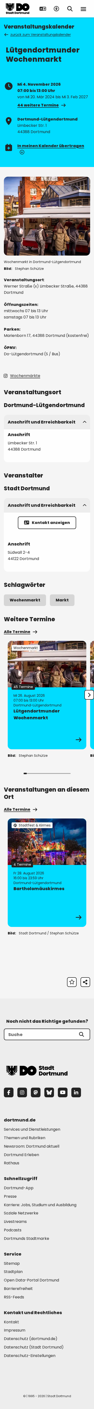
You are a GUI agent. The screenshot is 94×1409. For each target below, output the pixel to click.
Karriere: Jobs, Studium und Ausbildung (40, 1205)
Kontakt (11, 1322)
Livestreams (15, 1221)
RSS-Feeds (14, 1297)
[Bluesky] (49, 1092)
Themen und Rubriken (24, 1138)
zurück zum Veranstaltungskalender (40, 34)
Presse (10, 1196)
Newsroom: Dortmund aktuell (31, 1146)
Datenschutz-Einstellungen (29, 1356)
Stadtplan (13, 1271)
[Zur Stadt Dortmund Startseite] (17, 8)
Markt (62, 600)
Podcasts (12, 1230)
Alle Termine (17, 632)
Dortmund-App (19, 1188)
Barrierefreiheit (18, 1288)
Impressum (14, 1330)
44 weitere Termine (38, 105)
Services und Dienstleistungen (32, 1129)
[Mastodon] (35, 1092)
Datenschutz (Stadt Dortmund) (34, 1347)
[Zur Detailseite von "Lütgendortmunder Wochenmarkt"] (47, 695)
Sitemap (12, 1263)
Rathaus (11, 1163)
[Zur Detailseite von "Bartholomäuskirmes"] (47, 872)
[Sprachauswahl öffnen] (43, 8)
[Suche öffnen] (70, 8)
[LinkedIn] (76, 1092)
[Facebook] (8, 1092)
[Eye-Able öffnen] (56, 8)
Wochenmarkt (25, 600)
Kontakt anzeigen (51, 522)
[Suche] (81, 1034)
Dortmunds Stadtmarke (26, 1238)
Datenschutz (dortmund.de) (30, 1338)
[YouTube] (62, 1092)
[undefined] (89, 695)
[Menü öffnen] (83, 8)
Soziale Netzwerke (21, 1213)
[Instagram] (22, 1092)
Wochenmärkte (25, 376)
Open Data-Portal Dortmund (31, 1280)
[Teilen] (85, 982)
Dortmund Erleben (21, 1155)
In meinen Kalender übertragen (50, 146)
